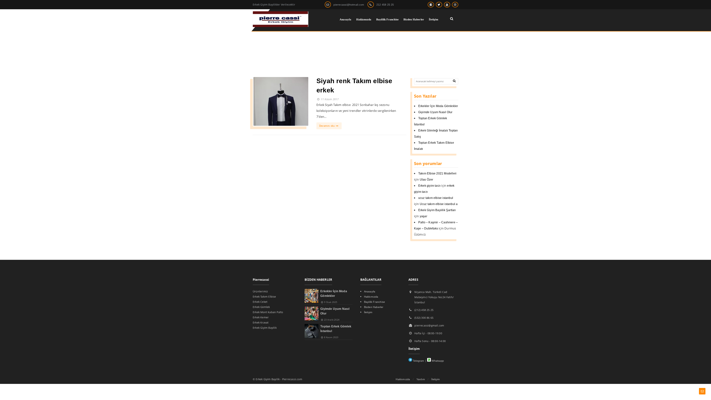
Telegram (418, 360)
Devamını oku (327, 125)
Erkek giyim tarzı (429, 185)
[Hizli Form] (702, 391)
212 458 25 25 (385, 4)
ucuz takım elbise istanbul (435, 197)
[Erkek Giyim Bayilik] (280, 26)
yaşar (423, 216)
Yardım (420, 379)
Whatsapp (437, 360)
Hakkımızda (371, 296)
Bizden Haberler (373, 307)
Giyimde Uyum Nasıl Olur (435, 112)
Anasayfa (369, 291)
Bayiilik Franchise (374, 301)
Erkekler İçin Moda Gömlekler (438, 106)
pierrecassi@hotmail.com (348, 4)
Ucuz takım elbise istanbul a (439, 204)
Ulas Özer (426, 179)
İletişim (368, 312)
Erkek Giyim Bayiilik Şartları (437, 210)
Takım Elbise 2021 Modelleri (437, 173)
